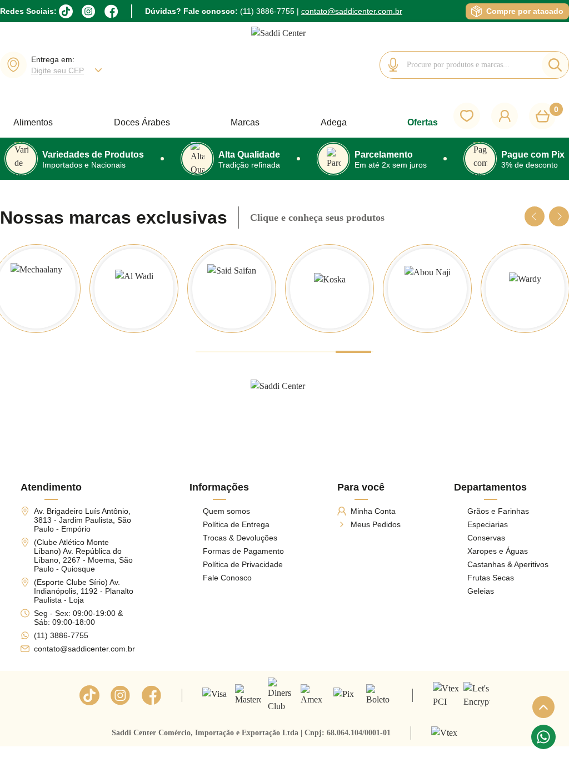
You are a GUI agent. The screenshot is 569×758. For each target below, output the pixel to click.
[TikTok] (66, 11)
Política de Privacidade (243, 564)
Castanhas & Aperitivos (507, 564)
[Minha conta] (504, 116)
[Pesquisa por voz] (393, 65)
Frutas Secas (490, 577)
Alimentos (33, 122)
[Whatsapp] (543, 737)
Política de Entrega (236, 524)
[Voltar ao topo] (543, 707)
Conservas (486, 537)
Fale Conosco (227, 577)
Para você (361, 487)
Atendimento (51, 487)
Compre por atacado (524, 11)
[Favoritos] (466, 116)
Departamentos (490, 487)
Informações (219, 487)
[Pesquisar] (555, 65)
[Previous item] (535, 216)
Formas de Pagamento (243, 551)
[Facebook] (111, 11)
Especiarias (487, 524)
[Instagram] (89, 11)
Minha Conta (373, 511)
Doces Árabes (142, 122)
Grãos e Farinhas (498, 511)
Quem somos (226, 511)
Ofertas (422, 122)
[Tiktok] (89, 695)
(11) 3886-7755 (267, 11)
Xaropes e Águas (497, 551)
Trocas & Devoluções (240, 537)
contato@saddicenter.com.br (351, 11)
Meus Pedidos (376, 524)
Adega (334, 122)
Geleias (480, 591)
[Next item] (559, 216)
